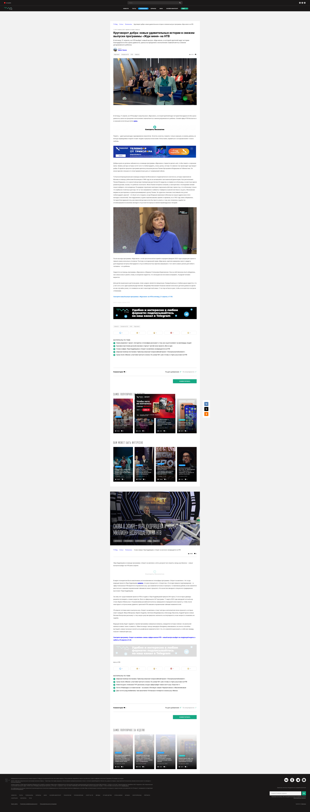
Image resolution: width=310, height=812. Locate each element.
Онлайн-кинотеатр (55, 795)
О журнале (14, 798)
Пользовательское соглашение (48, 804)
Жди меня (116, 54)
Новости (137, 54)
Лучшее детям (107, 795)
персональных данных (300, 798)
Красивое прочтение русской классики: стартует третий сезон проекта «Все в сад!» (144, 346)
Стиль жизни (118, 795)
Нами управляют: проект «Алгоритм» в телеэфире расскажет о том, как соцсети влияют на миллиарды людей (153, 343)
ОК (304, 793)
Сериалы (38, 795)
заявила (140, 583)
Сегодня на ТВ (125, 54)
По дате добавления (172, 372)
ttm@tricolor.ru (125, 785)
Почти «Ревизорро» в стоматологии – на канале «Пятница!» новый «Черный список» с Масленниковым (151, 687)
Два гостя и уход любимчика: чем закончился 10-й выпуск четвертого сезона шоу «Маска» (147, 690)
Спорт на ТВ (89, 795)
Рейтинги (147, 795)
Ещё (183, 8)
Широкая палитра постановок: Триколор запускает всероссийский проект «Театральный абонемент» (150, 352)
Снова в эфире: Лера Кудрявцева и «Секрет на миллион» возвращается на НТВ (143, 349)
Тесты (21, 795)
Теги (30, 798)
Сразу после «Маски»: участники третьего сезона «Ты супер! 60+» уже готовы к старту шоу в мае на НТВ (151, 355)
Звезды (98, 795)
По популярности (188, 372)
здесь (135, 121)
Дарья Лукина (122, 50)
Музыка (127, 795)
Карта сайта (14, 804)
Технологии (67, 795)
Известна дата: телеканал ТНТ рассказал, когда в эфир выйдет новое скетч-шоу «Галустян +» (148, 684)
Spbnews (303, 804)
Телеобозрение (78, 795)
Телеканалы (29, 795)
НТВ (132, 54)
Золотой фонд (136, 795)
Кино (45, 795)
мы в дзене (8, 2)
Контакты (23, 798)
